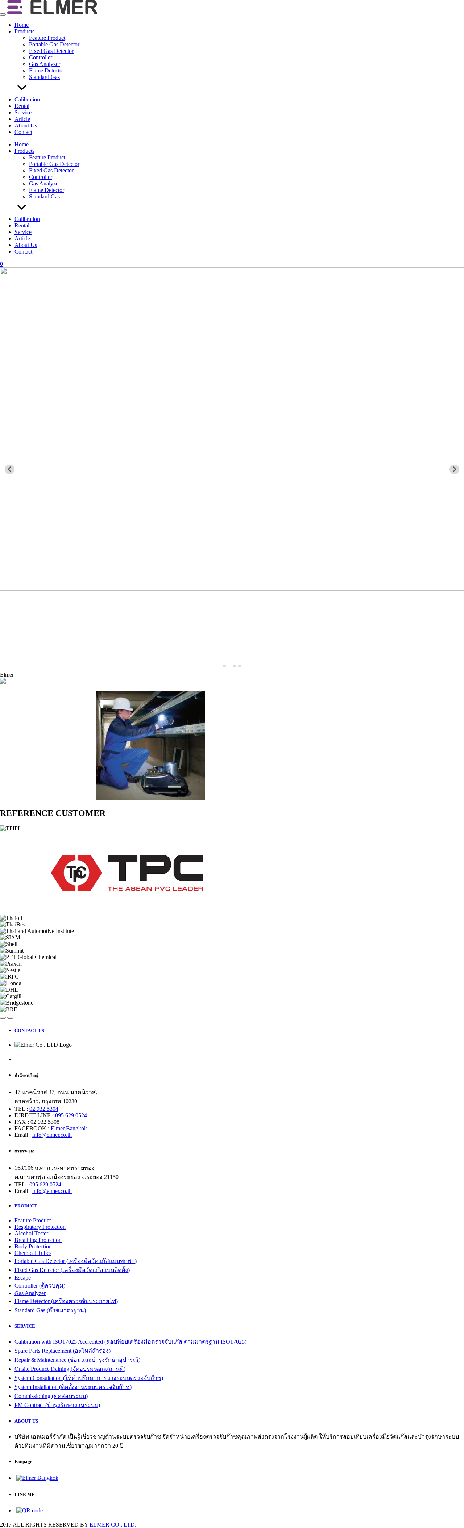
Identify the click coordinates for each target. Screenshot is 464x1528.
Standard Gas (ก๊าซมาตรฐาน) (50, 1310)
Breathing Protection (38, 1240)
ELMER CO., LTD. (113, 1524)
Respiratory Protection (40, 1227)
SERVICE (24, 1326)
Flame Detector (46, 70)
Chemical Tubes (32, 1253)
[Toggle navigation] (3, 14)
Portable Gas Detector (54, 44)
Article (22, 119)
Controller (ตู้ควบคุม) (39, 1285)
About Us (25, 125)
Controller (40, 57)
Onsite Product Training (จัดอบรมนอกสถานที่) (69, 1369)
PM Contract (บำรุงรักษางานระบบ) (57, 1405)
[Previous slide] (9, 469)
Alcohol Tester (31, 1233)
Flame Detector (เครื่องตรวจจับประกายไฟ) (66, 1301)
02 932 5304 (43, 1109)
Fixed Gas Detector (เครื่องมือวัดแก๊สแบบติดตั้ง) (72, 1270)
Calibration (27, 99)
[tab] (224, 666)
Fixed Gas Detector (51, 51)
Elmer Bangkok (69, 1128)
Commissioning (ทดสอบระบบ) (51, 1396)
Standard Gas (44, 77)
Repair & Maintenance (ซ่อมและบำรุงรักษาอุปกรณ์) (77, 1360)
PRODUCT (25, 1206)
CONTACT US (29, 1030)
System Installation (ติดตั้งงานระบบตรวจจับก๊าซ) (73, 1387)
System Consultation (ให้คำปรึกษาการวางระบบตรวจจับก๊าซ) (88, 1378)
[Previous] (3, 1018)
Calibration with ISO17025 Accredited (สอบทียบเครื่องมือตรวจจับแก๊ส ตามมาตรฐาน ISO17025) (130, 1342)
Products (24, 31)
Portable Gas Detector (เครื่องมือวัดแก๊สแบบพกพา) (75, 1261)
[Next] (10, 1018)
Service (23, 112)
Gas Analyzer (44, 64)
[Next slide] (454, 469)
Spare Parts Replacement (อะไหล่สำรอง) (62, 1351)
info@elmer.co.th (52, 1135)
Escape (22, 1277)
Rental (21, 106)
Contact (23, 132)
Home (21, 25)
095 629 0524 (71, 1115)
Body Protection (33, 1246)
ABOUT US (26, 1421)
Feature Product (47, 38)
